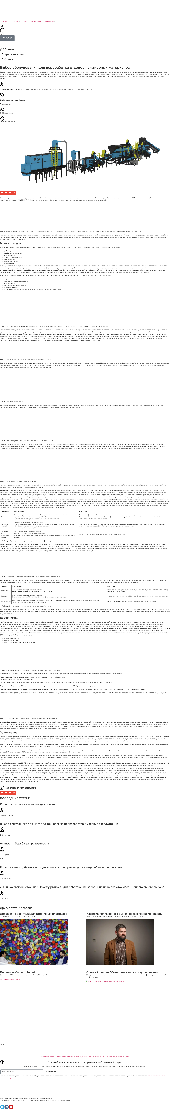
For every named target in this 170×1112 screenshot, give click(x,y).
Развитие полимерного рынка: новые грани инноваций (124, 913)
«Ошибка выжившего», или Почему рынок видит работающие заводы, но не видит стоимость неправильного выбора (82, 887)
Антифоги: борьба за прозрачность (24, 843)
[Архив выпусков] (2, 54)
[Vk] (6, 1107)
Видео (26, 21)
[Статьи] (2, 59)
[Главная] (2, 49)
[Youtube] (11, 1107)
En (1, 31)
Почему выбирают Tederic (18, 972)
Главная (9, 49)
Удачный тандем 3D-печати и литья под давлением (122, 972)
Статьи (8, 59)
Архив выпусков (14, 54)
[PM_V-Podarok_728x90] (32, 1052)
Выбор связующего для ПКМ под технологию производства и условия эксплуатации (59, 824)
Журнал (15, 21)
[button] (2, 193)
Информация (49, 21)
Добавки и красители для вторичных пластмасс (33, 913)
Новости (5, 21)
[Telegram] (2, 1107)
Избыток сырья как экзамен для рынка (27, 804)
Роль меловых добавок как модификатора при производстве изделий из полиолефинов (61, 867)
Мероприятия (36, 21)
